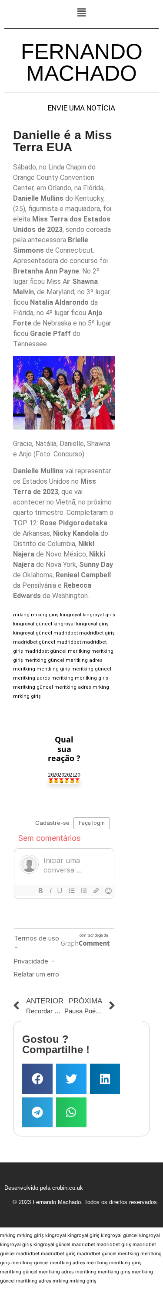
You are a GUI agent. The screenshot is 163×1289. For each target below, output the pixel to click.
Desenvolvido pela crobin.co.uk (43, 1188)
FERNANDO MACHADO (82, 62)
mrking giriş (45, 615)
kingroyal (70, 615)
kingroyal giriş (99, 615)
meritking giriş (53, 669)
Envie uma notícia (81, 108)
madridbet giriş (97, 633)
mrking (21, 615)
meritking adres (84, 660)
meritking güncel (44, 660)
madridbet (65, 633)
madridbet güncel (34, 642)
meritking (79, 651)
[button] (81, 12)
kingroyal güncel (32, 624)
